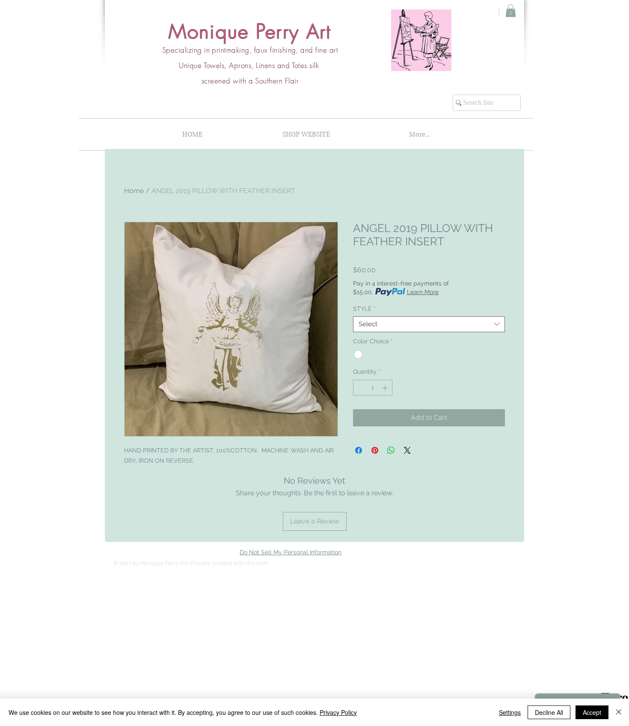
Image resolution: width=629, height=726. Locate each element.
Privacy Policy (338, 712)
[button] (510, 10)
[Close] (619, 712)
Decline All (549, 712)
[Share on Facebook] (358, 450)
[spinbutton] (372, 387)
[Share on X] (407, 450)
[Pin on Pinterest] (375, 450)
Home (134, 191)
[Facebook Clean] (478, 562)
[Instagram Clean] (495, 562)
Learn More (423, 292)
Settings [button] (510, 712)
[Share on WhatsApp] (391, 450)
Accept (592, 712)
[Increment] (385, 387)
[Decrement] (359, 387)
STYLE (364, 308)
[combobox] (429, 324)
